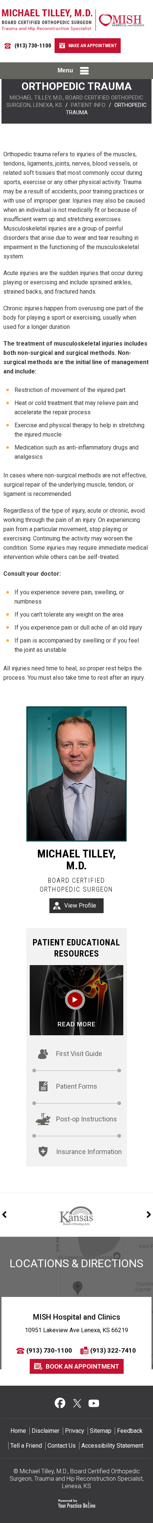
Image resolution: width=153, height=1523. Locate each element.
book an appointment (82, 1366)
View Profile (80, 905)
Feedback (130, 1430)
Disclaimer (45, 1430)
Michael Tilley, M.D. (76, 859)
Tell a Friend (26, 1445)
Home (18, 1430)
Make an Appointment (92, 45)
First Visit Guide (79, 1054)
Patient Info (88, 105)
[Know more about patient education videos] (76, 1000)
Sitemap (100, 1430)
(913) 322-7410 (113, 1350)
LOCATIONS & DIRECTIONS (76, 1263)
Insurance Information (89, 1152)
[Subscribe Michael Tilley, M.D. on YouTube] (93, 1403)
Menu (65, 70)
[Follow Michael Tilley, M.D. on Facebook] (59, 1403)
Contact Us (62, 1445)
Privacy (74, 1430)
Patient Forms (76, 1086)
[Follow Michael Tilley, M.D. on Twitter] (76, 1403)
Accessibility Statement (112, 1445)
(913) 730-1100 (32, 45)
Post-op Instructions (86, 1119)
